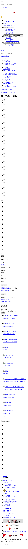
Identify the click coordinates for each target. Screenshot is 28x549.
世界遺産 (8, 38)
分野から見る (9, 32)
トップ (5, 58)
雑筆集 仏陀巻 (7, 413)
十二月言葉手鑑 (7, 357)
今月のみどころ (10, 45)
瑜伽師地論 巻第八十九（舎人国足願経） (14, 381)
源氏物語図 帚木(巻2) (9, 334)
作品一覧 (9, 25)
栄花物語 (5, 373)
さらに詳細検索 (5, 7)
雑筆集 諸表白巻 (8, 326)
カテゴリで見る (8, 27)
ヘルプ (5, 80)
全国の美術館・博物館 (11, 42)
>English (5, 23)
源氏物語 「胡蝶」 (5, 288)
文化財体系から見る (11, 29)
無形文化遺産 (9, 39)
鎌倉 (4, 265)
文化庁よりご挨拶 (8, 76)
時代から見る (9, 30)
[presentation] (1, 310)
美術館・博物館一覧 (11, 44)
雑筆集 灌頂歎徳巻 (8, 397)
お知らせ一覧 (6, 79)
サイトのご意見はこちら (9, 86)
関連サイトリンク (8, 83)
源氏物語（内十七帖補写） (10, 318)
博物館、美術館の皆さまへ (10, 74)
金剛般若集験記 (7, 365)
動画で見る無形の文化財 (12, 41)
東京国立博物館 (5, 290)
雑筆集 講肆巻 (7, 405)
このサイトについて (8, 21)
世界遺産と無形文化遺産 (13, 36)
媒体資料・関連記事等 (9, 73)
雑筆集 (5, 350)
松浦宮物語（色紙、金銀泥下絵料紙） (13, 389)
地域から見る (9, 33)
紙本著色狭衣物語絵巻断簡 (10, 342)
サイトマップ (6, 85)
